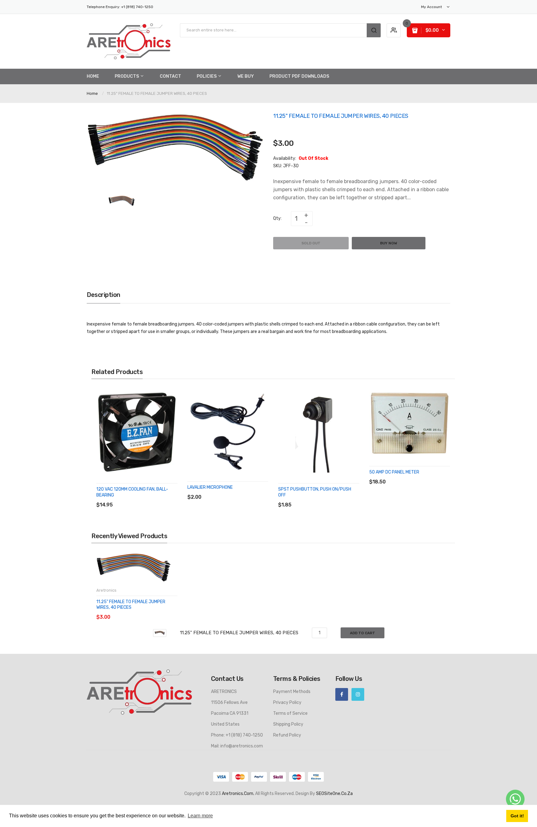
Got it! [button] (517, 815)
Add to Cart (362, 633)
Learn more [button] (200, 815)
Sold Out (310, 243)
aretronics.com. (238, 793)
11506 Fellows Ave (229, 702)
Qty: (277, 218)
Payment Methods (291, 691)
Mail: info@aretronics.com (237, 746)
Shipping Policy (288, 724)
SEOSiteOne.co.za (334, 793)
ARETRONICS (224, 691)
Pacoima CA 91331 (229, 713)
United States (225, 724)
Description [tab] (103, 294)
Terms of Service (290, 713)
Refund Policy (287, 735)
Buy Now (388, 243)
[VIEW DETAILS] (140, 498)
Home (92, 93)
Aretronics (106, 590)
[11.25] (121, 201)
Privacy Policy (287, 702)
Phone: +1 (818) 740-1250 (237, 735)
